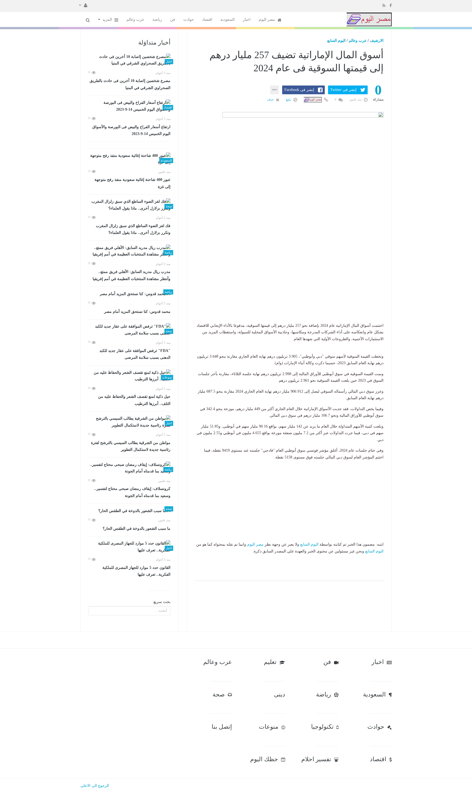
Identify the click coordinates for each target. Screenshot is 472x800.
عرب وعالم (135, 19)
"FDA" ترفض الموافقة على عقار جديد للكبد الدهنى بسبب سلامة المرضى (134, 354)
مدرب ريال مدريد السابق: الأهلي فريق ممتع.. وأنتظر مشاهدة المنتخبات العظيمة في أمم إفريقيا (131, 275)
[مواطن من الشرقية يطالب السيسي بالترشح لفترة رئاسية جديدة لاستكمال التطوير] (129, 422)
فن (172, 19)
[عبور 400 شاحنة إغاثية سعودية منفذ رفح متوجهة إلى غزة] (129, 159)
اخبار (246, 19)
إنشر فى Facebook (299, 90)
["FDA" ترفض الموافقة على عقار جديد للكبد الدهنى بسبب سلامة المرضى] (129, 330)
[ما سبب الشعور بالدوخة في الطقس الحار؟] (129, 510)
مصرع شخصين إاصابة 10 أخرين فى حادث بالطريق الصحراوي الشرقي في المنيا (130, 84)
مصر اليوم (267, 19)
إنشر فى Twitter (343, 90)
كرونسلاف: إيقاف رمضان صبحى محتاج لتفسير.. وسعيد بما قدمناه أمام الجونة (132, 492)
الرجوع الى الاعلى (94, 786)
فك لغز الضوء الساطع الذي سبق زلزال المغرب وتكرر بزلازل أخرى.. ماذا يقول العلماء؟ (133, 229)
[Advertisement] (289, 288)
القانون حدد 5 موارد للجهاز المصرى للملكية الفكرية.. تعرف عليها (136, 571)
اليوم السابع (336, 41)
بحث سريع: (161, 602)
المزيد (107, 19)
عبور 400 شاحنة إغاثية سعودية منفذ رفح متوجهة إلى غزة (132, 183)
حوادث (188, 19)
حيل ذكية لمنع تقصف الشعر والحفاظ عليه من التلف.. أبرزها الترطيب (134, 400)
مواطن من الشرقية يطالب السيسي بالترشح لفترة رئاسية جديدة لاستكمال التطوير (130, 446)
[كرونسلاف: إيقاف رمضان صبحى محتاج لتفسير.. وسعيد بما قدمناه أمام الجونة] (129, 468)
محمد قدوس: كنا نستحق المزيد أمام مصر (137, 312)
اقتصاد (207, 19)
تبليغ (289, 99)
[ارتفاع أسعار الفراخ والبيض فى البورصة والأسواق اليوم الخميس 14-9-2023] (129, 106)
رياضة (157, 19)
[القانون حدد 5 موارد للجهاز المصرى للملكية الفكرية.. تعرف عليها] (129, 547)
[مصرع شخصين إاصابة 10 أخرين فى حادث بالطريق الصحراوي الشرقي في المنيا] (129, 60)
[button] (83, 5)
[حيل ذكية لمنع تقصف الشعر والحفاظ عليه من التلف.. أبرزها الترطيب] (129, 376)
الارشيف (377, 41)
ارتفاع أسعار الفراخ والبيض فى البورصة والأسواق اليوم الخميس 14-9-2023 (131, 130)
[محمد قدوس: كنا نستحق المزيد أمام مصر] (129, 293)
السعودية (227, 19)
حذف (271, 99)
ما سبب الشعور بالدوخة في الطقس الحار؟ (136, 529)
